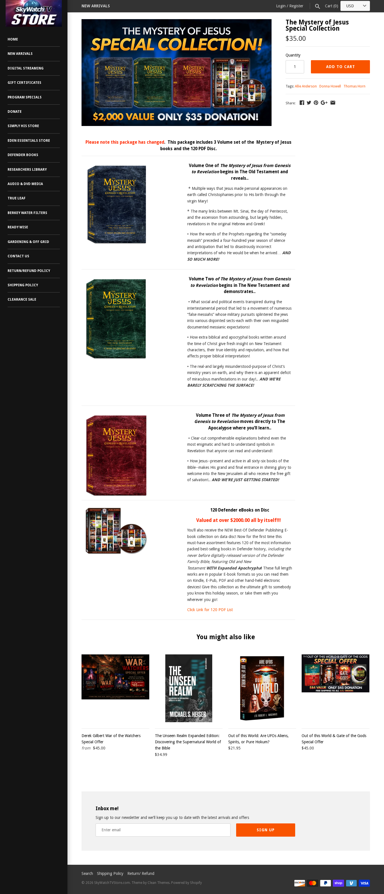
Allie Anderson (306, 86)
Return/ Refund (140, 873)
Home (13, 39)
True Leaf (17, 198)
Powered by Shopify (186, 883)
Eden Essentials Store (29, 141)
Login (281, 6)
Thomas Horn (354, 86)
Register (296, 6)
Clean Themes (159, 883)
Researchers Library (27, 170)
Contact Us (18, 256)
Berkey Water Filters (27, 213)
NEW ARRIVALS (96, 6)
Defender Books (23, 155)
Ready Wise (18, 227)
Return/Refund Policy (29, 271)
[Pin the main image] (316, 102)
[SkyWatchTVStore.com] (33, 13)
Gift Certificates (24, 83)
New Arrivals (20, 54)
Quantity (293, 55)
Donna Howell (330, 86)
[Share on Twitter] (309, 102)
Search (87, 873)
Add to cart (340, 66)
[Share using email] (333, 102)
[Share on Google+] (324, 102)
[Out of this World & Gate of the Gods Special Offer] (335, 688)
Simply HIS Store (23, 126)
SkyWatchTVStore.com (112, 883)
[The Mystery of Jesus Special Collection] (177, 22)
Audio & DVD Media (25, 184)
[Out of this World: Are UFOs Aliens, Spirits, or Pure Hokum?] (262, 688)
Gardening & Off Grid (28, 242)
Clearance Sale (22, 299)
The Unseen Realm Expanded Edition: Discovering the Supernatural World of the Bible (188, 742)
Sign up (266, 830)
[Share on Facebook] (302, 102)
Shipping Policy (23, 285)
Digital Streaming (26, 68)
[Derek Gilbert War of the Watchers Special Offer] (115, 688)
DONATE (15, 112)
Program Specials (25, 97)
